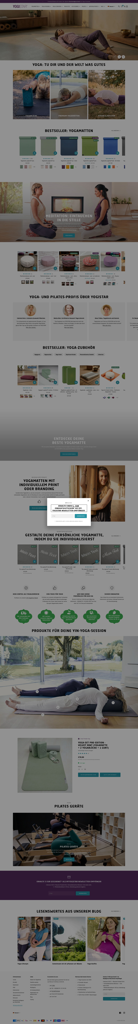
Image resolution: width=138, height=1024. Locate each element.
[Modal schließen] (88, 500)
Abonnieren (81, 516)
